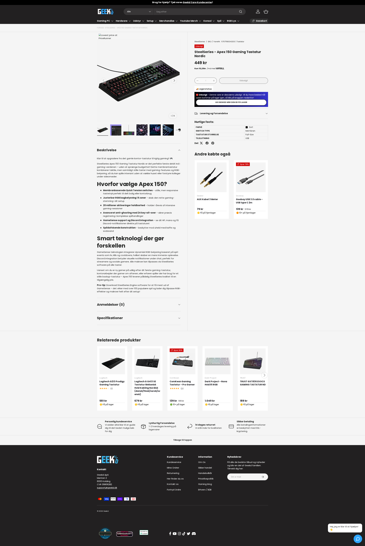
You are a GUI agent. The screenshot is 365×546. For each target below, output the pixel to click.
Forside (100, 28)
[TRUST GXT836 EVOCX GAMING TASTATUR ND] (253, 361)
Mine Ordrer (173, 467)
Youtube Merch (189, 21)
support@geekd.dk (107, 487)
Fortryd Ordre (174, 489)
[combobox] (185, 11)
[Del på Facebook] (207, 143)
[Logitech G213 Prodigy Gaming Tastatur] (112, 361)
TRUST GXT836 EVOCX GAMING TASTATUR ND (253, 383)
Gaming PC (103, 21)
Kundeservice (174, 462)
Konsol (207, 21)
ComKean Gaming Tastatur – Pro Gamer (182, 383)
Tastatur (240, 41)
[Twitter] (188, 533)
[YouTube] (175, 533)
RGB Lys (231, 21)
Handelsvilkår (205, 473)
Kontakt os (173, 484)
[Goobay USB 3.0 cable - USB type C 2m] (251, 177)
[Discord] (194, 533)
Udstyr (137, 21)
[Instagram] (179, 533)
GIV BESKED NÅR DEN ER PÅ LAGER (231, 102)
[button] (266, 11)
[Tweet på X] (201, 143)
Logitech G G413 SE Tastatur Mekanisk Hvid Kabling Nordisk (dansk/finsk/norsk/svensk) (147, 388)
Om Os (201, 462)
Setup (150, 21)
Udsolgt (244, 80)
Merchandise (166, 21)
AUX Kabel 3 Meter (207, 199)
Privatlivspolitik (205, 478)
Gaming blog (205, 484)
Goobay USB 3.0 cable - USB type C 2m (249, 201)
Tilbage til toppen (182, 440)
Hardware (121, 21)
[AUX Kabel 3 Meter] (212, 177)
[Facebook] (170, 533)
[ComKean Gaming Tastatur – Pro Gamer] (182, 361)
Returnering (173, 473)
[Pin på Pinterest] (213, 143)
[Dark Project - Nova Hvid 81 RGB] (217, 361)
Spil (219, 21)
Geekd (106, 511)
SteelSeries (199, 41)
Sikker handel (205, 467)
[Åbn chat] (358, 539)
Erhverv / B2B (204, 489)
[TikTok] (183, 533)
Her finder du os (175, 478)
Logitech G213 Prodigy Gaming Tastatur (111, 383)
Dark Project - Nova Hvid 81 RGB (216, 383)
